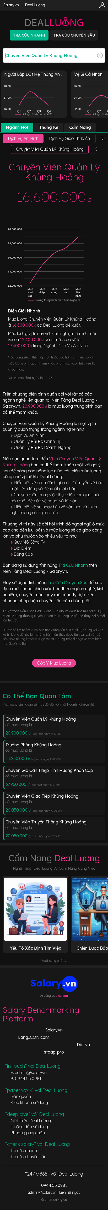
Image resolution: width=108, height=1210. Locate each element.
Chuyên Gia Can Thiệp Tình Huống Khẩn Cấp (49, 770)
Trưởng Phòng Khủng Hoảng (33, 744)
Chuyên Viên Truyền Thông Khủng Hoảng (46, 821)
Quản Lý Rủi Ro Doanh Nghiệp (42, 447)
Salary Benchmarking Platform (41, 1014)
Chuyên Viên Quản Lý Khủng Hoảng (41, 719)
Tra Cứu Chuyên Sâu (68, 582)
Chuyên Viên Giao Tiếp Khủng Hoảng (42, 796)
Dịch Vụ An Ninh (29, 435)
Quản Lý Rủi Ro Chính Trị (37, 441)
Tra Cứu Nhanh (73, 565)
